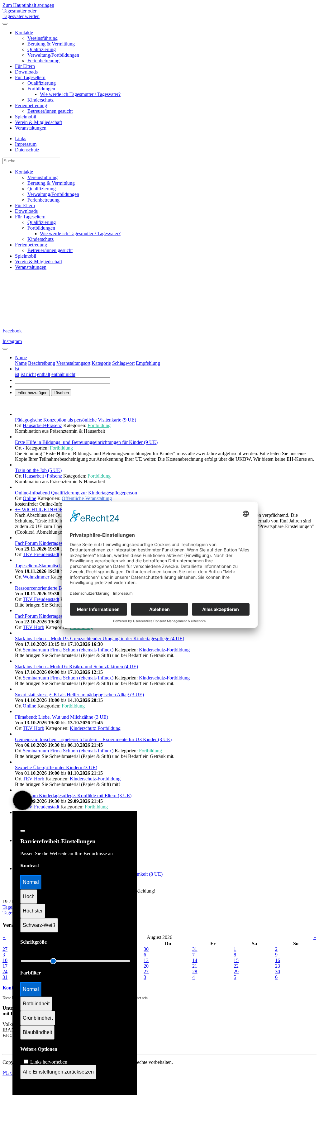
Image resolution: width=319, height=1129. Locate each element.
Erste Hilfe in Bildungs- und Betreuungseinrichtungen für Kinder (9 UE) (86, 442)
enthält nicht (63, 374)
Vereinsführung (42, 38)
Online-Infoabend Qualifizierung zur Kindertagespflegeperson (76, 492)
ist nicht (28, 374)
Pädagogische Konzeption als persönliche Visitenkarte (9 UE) (75, 419)
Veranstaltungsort (73, 363)
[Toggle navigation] (4, 349)
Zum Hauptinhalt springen (28, 5)
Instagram (12, 341)
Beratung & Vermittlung (51, 43)
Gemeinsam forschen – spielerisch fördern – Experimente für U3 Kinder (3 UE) (93, 739)
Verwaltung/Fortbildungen (53, 55)
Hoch (29, 896)
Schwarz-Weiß (39, 925)
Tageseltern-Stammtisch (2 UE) (46, 565)
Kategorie (101, 363)
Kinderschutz (40, 99)
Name (21, 363)
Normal (31, 882)
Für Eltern (25, 66)
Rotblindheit (36, 1003)
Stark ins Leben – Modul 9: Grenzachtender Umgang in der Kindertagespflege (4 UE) (99, 638)
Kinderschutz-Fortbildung (164, 649)
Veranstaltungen (30, 128)
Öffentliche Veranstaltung (87, 498)
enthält (43, 374)
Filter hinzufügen (32, 392)
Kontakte (24, 32)
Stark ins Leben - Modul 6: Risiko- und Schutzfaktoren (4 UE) (76, 666)
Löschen (61, 392)
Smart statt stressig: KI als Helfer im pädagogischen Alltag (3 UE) (79, 694)
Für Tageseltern (30, 77)
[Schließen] (22, 831)
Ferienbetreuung (43, 60)
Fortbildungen (41, 88)
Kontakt (11, 987)
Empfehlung (148, 363)
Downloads (26, 71)
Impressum (25, 144)
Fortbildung (99, 425)
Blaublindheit (37, 1032)
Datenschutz (27, 149)
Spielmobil (25, 116)
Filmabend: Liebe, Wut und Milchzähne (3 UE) (61, 717)
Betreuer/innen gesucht (50, 111)
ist (17, 374)
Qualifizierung (41, 49)
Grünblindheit (38, 1018)
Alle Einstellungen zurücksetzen (58, 1071)
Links (20, 138)
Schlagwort (123, 363)
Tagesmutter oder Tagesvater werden (21, 13)
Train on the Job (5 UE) (38, 470)
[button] (21, 357)
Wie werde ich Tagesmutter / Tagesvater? (80, 94)
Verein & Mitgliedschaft (38, 122)
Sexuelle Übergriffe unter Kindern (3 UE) (56, 767)
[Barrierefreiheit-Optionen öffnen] (22, 800)
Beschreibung (41, 363)
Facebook (12, 330)
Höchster (33, 910)
